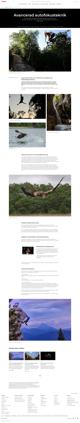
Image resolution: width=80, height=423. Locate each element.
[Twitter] (75, 418)
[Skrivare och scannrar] (39, 4)
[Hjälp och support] (55, 4)
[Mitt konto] (75, 1)
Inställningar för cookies (64, 415)
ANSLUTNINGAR (53, 26)
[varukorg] (78, 1)
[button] (32, 375)
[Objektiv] (31, 4)
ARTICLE (10, 361)
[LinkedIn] (73, 418)
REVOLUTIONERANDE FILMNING (45, 26)
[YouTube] (77, 418)
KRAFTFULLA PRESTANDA (35, 26)
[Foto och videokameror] (27, 4)
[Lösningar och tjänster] (48, 4)
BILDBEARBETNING (60, 26)
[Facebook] (68, 418)
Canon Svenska (4, 418)
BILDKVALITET (19, 26)
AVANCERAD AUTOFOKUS (26, 26)
